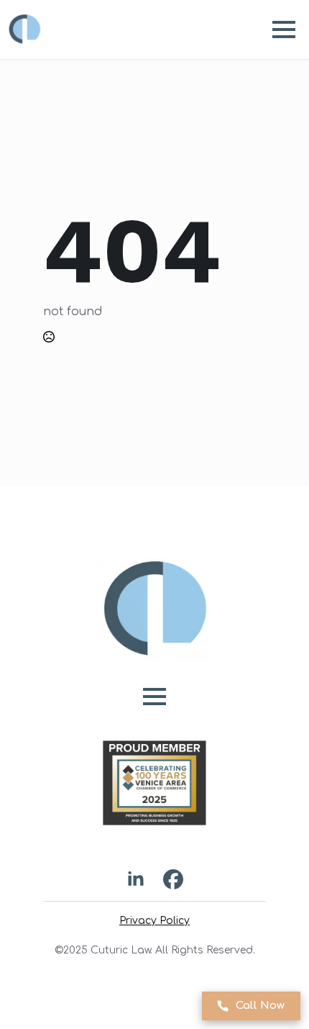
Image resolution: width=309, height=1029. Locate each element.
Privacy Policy (154, 920)
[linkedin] (136, 879)
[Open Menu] (283, 29)
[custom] (173, 879)
